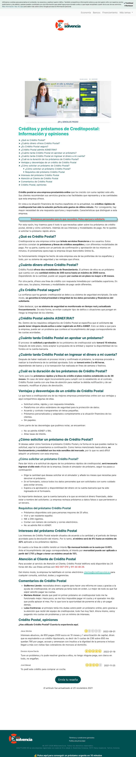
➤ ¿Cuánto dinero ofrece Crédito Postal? (39, 143)
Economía (86, 12)
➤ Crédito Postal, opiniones (32, 184)
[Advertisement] (68, 51)
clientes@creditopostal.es (97, 572)
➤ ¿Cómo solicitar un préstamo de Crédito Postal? (44, 165)
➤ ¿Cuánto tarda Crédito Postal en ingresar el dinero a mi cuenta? (52, 156)
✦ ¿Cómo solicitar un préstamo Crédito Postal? (47, 168)
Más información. (8, 6)
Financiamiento (110, 12)
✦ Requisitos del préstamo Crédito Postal (44, 172)
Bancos (96, 12)
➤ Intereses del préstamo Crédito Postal (39, 175)
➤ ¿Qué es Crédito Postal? (32, 140)
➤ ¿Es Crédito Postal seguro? (33, 146)
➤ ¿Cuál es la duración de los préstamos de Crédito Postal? (49, 159)
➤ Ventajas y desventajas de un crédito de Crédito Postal (47, 162)
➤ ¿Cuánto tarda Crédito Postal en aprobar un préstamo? (47, 153)
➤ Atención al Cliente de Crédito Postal (38, 178)
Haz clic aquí (19, 6)
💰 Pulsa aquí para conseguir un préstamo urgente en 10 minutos (68, 755)
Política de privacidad (77, 741)
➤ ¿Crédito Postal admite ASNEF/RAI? (38, 149)
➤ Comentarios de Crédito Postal (35, 181)
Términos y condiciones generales (81, 738)
